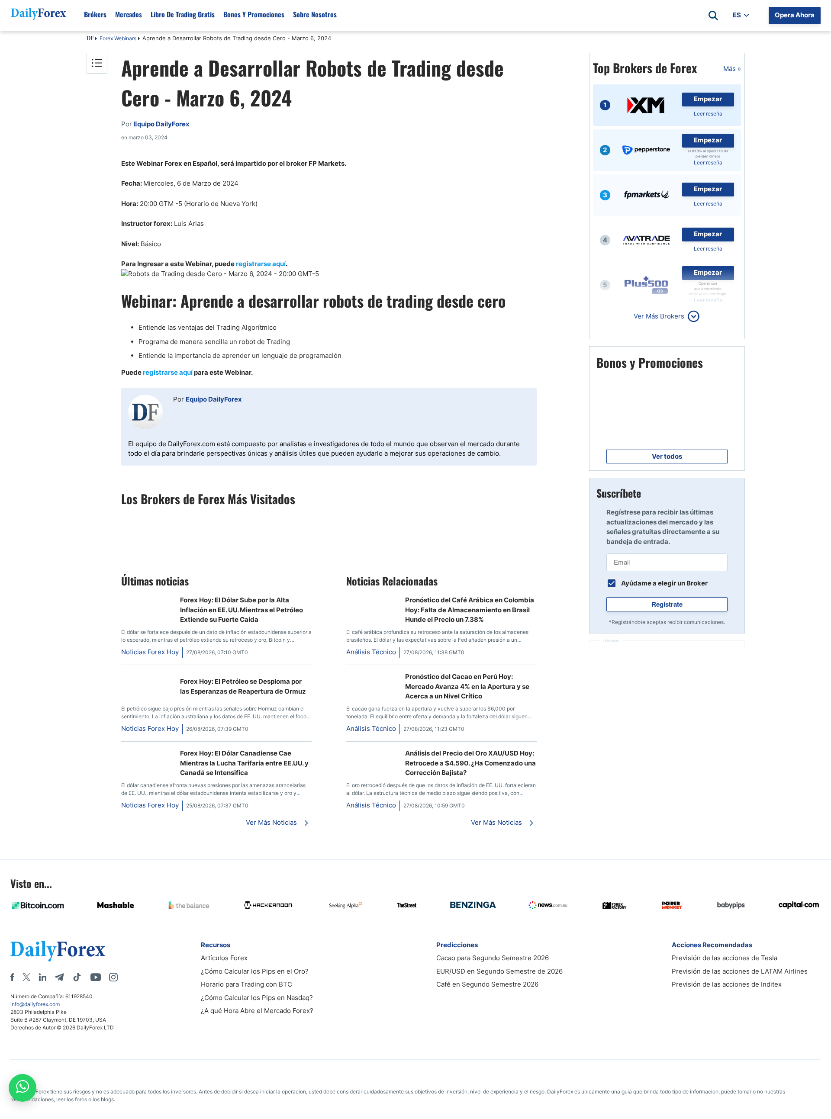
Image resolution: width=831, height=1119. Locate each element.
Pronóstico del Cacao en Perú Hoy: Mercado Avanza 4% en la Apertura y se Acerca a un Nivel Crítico (467, 686)
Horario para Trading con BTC (246, 984)
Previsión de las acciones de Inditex (727, 984)
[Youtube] (95, 977)
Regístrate (667, 604)
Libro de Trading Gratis (183, 14)
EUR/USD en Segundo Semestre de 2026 (499, 971)
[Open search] (713, 15)
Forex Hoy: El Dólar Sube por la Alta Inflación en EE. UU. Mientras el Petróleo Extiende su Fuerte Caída (241, 610)
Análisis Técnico (371, 652)
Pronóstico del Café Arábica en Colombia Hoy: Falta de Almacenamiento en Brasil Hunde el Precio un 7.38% (469, 610)
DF (90, 39)
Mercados (128, 14)
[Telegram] (59, 977)
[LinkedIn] (42, 977)
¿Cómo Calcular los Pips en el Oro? (255, 971)
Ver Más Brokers (659, 316)
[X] (26, 977)
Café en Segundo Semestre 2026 (487, 984)
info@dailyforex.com (35, 1004)
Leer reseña (708, 113)
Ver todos (667, 456)
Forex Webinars (118, 38)
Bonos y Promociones (253, 14)
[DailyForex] (58, 950)
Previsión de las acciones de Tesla (724, 958)
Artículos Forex (224, 958)
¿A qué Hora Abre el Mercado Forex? (257, 1010)
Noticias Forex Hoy (150, 652)
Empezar (708, 99)
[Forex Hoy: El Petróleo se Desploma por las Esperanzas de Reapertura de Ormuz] (147, 676)
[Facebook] (12, 977)
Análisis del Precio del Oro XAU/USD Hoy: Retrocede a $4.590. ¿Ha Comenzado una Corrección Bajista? (470, 763)
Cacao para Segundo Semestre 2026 (492, 958)
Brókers (95, 14)
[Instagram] (113, 977)
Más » (732, 68)
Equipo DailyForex (214, 399)
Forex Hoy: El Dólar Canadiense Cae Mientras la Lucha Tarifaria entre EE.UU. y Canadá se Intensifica (244, 763)
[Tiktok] (77, 977)
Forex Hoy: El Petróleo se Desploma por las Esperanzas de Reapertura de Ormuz (243, 686)
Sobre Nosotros (315, 14)
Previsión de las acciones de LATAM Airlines (740, 971)
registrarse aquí (261, 264)
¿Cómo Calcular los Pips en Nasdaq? (257, 998)
